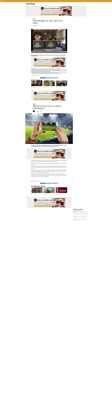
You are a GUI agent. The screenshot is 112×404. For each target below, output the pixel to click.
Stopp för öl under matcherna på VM (60, 194)
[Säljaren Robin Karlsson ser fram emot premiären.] (49, 40)
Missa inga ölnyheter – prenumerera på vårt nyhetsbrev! (79, 211)
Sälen (38, 75)
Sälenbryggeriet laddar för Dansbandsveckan (36, 87)
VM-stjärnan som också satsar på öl (36, 194)
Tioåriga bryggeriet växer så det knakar (61, 87)
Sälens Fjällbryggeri (42, 75)
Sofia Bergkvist (48, 75)
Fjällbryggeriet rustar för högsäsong (48, 87)
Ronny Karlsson (39, 110)
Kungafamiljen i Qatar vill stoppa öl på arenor (48, 194)
